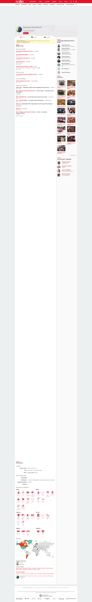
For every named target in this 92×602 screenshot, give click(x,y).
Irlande (51, 568)
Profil (23, 37)
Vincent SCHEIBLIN (66, 170)
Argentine (18, 573)
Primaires (39, 4)
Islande (44, 573)
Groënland (40, 573)
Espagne (39, 568)
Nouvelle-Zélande (50, 573)
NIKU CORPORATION (21, 97)
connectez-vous (45, 40)
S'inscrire (17, 4)
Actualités (33, 1)
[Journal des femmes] (19, 599)
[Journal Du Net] (33, 598)
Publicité (36, 591)
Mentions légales (38, 592)
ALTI (17, 100)
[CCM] (27, 598)
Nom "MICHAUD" (65, 68)
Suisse (38, 569)
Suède (35, 569)
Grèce (36, 573)
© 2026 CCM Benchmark (52, 592)
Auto (60, 1)
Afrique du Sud (19, 568)
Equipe (26, 591)
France (47, 568)
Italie (17, 569)
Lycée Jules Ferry (20, 61)
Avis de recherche (70, 4)
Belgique (29, 568)
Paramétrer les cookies (66, 591)
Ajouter (26, 33)
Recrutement (51, 591)
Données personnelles (58, 591)
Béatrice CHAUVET (66, 174)
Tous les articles (44, 591)
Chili (25, 573)
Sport (40, 1)
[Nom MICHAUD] (58, 68)
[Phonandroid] (71, 598)
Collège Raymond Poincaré (23, 58)
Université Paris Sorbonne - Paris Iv (24, 66)
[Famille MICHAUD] (58, 72)
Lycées (29, 4)
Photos (35, 37)
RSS (48, 591)
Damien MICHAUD (24, 576)
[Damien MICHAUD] (19, 29)
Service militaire (60, 4)
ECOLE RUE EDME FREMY (22, 54)
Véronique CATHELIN (66, 166)
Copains (48, 37)
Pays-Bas (25, 569)
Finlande (32, 573)
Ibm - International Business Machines (25, 90)
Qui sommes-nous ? (21, 591)
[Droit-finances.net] (40, 599)
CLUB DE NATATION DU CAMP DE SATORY (26, 74)
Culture (47, 1)
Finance (54, 1)
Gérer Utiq (72, 591)
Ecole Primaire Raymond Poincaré (24, 51)
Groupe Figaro (44, 592)
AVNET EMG (19, 87)
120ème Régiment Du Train (23, 81)
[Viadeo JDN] (54, 599)
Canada (22, 573)
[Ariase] (61, 598)
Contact (39, 591)
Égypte (28, 573)
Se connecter (24, 4)
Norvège (20, 569)
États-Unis (44, 568)
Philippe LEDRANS (66, 162)
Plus (65, 1)
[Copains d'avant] (47, 598)
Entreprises (52, 4)
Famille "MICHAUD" (66, 72)
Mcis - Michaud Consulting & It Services (26, 112)
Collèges (34, 4)
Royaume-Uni (30, 569)
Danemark (34, 568)
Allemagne (25, 568)
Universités (45, 4)
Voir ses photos (73, 155)
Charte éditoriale (31, 591)
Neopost (18, 103)
